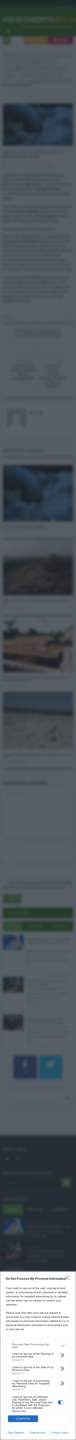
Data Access (38, 1432)
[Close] (68, 1279)
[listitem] (38, 1345)
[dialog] (38, 1355)
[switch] (61, 1355)
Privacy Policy (60, 1432)
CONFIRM (23, 1418)
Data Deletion (16, 1432)
